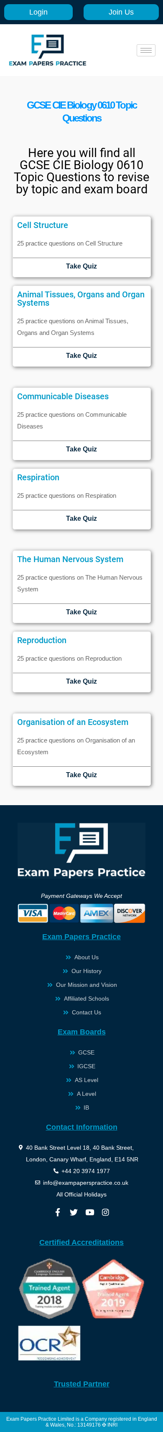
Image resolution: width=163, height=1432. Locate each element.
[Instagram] (105, 1212)
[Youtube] (89, 1212)
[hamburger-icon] (146, 50)
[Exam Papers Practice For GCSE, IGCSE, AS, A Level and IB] (47, 50)
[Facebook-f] (58, 1212)
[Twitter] (74, 1212)
